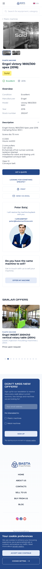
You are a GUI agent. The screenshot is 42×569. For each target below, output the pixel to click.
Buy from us (21, 498)
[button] (6, 53)
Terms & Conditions (21, 531)
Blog (21, 504)
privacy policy (31, 440)
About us (21, 480)
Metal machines (13, 423)
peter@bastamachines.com (21, 221)
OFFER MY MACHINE (21, 280)
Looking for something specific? (21, 181)
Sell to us (21, 492)
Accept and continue (21, 553)
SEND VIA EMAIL (23, 196)
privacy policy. (18, 546)
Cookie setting (19, 561)
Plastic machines (11, 19)
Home (21, 474)
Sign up (21, 434)
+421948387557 (21, 219)
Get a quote (21, 172)
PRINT (22, 189)
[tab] (5, 359)
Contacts (21, 486)
